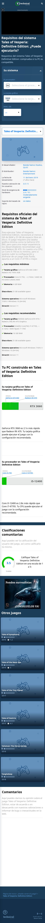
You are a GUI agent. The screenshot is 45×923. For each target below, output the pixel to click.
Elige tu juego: (22, 131)
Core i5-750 (7, 473)
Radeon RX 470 (31, 398)
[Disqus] (22, 853)
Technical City (22, 4)
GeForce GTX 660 (12, 398)
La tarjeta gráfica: (11, 93)
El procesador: (9, 79)
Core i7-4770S (27, 473)
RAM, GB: (8, 106)
